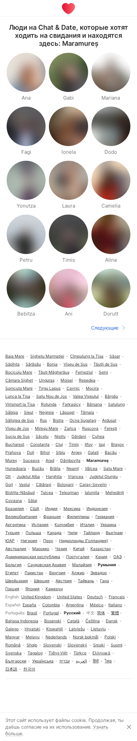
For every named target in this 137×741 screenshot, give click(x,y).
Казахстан (100, 548)
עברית (65, 660)
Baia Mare (14, 356)
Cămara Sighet (19, 380)
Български (15, 660)
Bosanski (52, 620)
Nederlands (56, 636)
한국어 (29, 668)
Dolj (30, 452)
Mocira (92, 388)
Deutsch (95, 596)
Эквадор (98, 572)
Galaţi (93, 452)
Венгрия (57, 572)
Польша (33, 532)
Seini (103, 372)
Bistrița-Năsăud (20, 492)
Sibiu (60, 452)
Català (73, 620)
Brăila (55, 468)
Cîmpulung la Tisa (86, 356)
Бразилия (14, 508)
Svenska (13, 652)
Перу (48, 540)
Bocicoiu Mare (18, 372)
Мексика (72, 508)
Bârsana (94, 404)
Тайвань (86, 580)
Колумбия (64, 524)
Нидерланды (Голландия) (83, 540)
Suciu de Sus (17, 436)
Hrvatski (32, 628)
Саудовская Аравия (47, 564)
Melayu (33, 636)
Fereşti (110, 428)
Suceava (31, 460)
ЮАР (10, 540)
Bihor (45, 452)
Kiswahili (54, 628)
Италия (87, 524)
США (34, 508)
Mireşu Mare (46, 428)
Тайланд (91, 532)
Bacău (111, 452)
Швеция (42, 580)
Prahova (13, 452)
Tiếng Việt (58, 652)
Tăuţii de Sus (105, 364)
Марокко (40, 548)
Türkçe (79, 652)
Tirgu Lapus (50, 388)
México (96, 604)
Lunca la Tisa (17, 396)
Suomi (116, 644)
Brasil (32, 612)
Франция (52, 516)
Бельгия (13, 564)
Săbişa (11, 412)
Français (117, 596)
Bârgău (111, 396)
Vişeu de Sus (75, 364)
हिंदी (96, 660)
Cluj (59, 444)
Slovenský (77, 644)
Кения (101, 556)
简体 (101, 612)
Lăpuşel (67, 412)
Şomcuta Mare (19, 388)
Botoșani (65, 484)
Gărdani (78, 436)
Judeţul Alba (28, 476)
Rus (43, 420)
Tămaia (87, 412)
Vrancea (75, 476)
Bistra (58, 420)
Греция (12, 588)
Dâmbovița (70, 460)
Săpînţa (12, 364)
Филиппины (78, 516)
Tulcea (47, 492)
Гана (104, 580)
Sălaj (32, 500)
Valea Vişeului (86, 396)
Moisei (67, 380)
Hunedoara (15, 468)
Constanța (40, 444)
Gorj (9, 484)
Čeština (92, 620)
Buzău (38, 468)
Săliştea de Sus (19, 420)
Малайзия (82, 564)
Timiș (74, 444)
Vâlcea (91, 468)
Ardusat (109, 420)
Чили (72, 532)
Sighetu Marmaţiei (47, 356)
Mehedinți (114, 492)
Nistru (60, 436)
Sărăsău (33, 364)
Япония (32, 588)
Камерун (54, 588)
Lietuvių (98, 628)
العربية (81, 660)
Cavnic (73, 388)
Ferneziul (84, 372)
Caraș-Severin (93, 484)
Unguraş (47, 380)
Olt (8, 476)
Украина (108, 524)
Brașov (117, 444)
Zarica (70, 428)
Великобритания (21, 516)
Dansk (112, 620)
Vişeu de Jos (17, 428)
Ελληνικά (101, 652)
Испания (40, 524)
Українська (43, 660)
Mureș (11, 460)
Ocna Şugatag (82, 420)
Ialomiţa (92, 492)
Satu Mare (113, 468)
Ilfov (89, 444)
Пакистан (34, 572)
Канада (54, 532)
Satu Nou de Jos (51, 396)
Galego (12, 628)
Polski (110, 636)
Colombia (51, 604)
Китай (78, 548)
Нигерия (29, 540)
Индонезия (97, 508)
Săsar (114, 356)
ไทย (108, 660)
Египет (12, 572)
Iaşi (102, 444)
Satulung (116, 404)
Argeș (76, 452)
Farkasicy (72, 404)
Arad (50, 460)
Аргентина (15, 524)
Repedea (87, 380)
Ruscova (90, 428)
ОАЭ (117, 556)
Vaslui (24, 484)
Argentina (75, 604)
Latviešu (77, 628)
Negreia (46, 412)
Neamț (73, 468)
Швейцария (16, 580)
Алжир (77, 572)
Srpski (99, 644)
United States (69, 596)
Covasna (13, 500)
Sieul (28, 412)
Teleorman (69, 492)
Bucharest (14, 444)
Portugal (51, 612)
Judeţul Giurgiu (103, 476)
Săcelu (42, 436)
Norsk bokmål (85, 636)
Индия (51, 508)
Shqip (32, 644)
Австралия (15, 548)
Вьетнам (114, 532)
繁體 (115, 612)
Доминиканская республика (32, 556)
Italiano (115, 604)
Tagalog (35, 652)
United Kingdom (36, 596)
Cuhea (98, 436)
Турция (12, 532)
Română (13, 644)
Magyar (12, 636)
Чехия (61, 548)
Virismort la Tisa (20, 404)
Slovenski (52, 644)
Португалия (77, 556)
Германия (104, 516)
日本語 (11, 668)
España (29, 604)
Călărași (43, 484)
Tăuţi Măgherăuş (53, 372)
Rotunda (49, 404)
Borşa (52, 364)
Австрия (64, 580)
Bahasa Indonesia (21, 620)
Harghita (54, 476)
